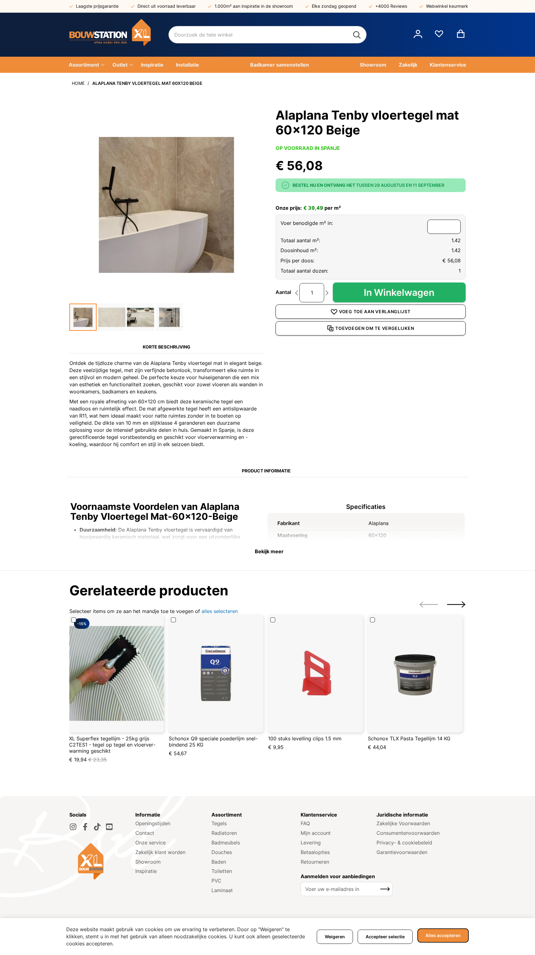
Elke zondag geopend (334, 6)
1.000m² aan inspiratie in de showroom (254, 6)
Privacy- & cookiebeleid (404, 842)
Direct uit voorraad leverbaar (166, 6)
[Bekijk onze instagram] (73, 826)
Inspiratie (146, 871)
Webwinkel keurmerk (447, 6)
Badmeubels (225, 842)
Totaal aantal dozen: (304, 271)
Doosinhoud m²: (299, 250)
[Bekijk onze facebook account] (85, 826)
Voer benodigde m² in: (307, 223)
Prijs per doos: (297, 260)
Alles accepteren (443, 935)
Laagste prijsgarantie (97, 6)
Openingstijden (152, 823)
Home (78, 83)
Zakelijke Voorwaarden (403, 823)
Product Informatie (266, 470)
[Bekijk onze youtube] (109, 826)
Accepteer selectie (385, 936)
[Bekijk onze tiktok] (97, 826)
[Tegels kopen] (118, 34)
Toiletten (221, 871)
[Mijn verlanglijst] (439, 36)
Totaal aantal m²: (300, 240)
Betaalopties (315, 852)
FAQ (305, 823)
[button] (418, 34)
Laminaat (222, 890)
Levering (311, 842)
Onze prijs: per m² (308, 208)
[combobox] (267, 34)
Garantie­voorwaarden (401, 852)
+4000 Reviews (391, 6)
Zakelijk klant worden (160, 852)
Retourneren (315, 862)
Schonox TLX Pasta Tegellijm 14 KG (409, 738)
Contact (144, 833)
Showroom (148, 862)
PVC (216, 881)
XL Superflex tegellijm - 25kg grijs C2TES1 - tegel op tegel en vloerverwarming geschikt (112, 744)
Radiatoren (224, 833)
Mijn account (316, 833)
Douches (221, 852)
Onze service (150, 842)
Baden (218, 862)
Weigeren (335, 936)
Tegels (219, 823)
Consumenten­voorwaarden (408, 833)
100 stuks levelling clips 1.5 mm (304, 738)
